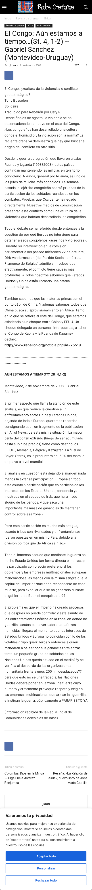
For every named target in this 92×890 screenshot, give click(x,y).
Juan (13, 65)
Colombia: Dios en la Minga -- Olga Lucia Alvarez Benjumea (24, 778)
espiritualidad (44, 25)
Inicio (7, 18)
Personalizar (46, 868)
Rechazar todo (46, 880)
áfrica (47, 18)
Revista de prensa (27, 18)
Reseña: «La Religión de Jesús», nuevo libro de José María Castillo (67, 778)
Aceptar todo (46, 856)
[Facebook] (8, 75)
